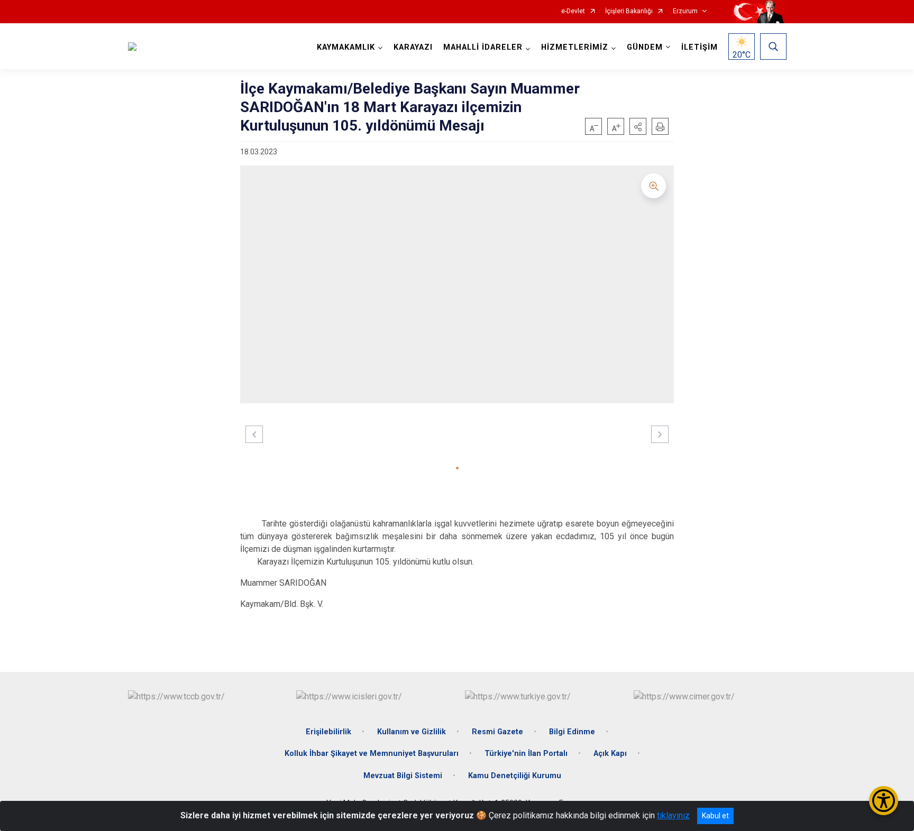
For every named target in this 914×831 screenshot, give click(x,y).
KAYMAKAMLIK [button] (346, 47)
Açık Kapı (610, 753)
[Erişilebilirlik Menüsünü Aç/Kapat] (883, 800)
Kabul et (715, 815)
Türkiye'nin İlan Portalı (526, 753)
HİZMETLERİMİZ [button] (574, 47)
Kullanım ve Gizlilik (411, 731)
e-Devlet (573, 11)
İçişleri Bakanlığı (629, 11)
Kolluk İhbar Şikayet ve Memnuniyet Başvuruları (372, 753)
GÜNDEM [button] (645, 47)
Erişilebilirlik (328, 731)
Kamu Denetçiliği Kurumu (514, 775)
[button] (637, 126)
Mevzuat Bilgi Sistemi (402, 775)
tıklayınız (673, 815)
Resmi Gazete (497, 731)
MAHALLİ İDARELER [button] (483, 47)
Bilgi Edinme (572, 731)
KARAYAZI (413, 47)
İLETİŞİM (699, 47)
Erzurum (685, 11)
